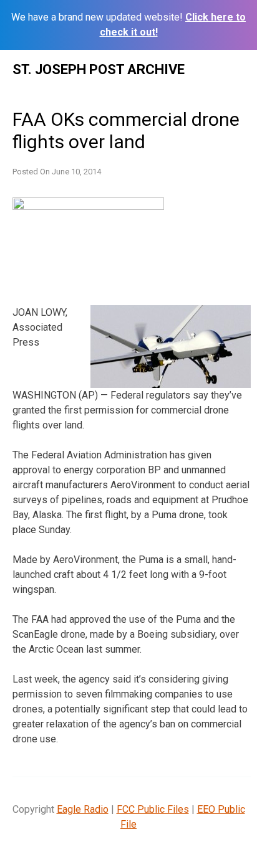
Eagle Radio (83, 809)
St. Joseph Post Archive (98, 69)
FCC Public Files (153, 809)
